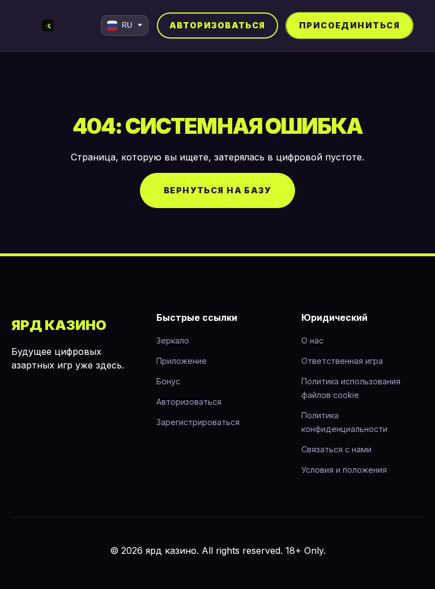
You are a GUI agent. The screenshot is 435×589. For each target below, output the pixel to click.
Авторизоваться (217, 25)
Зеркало (172, 340)
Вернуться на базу (217, 190)
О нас (312, 340)
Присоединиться (349, 25)
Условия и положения (344, 469)
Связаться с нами (336, 449)
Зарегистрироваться (198, 422)
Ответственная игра (342, 361)
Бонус (168, 381)
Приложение (181, 361)
